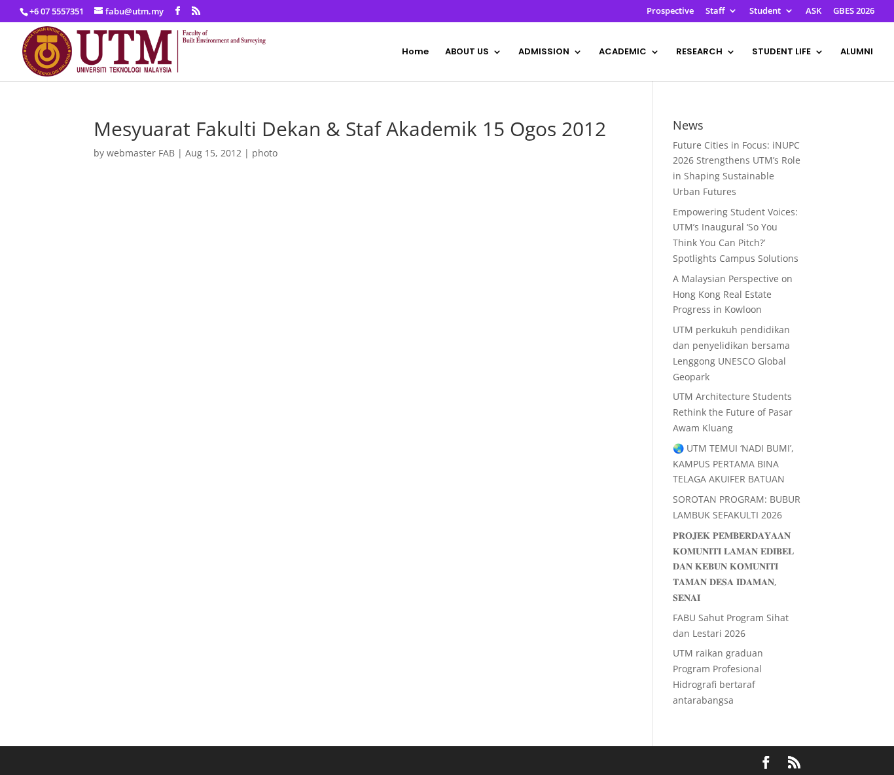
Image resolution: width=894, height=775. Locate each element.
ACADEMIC (623, 52)
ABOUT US (467, 52)
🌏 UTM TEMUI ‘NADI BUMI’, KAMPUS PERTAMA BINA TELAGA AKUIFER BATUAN (733, 464)
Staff (715, 11)
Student (765, 11)
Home (415, 52)
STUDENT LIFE (781, 52)
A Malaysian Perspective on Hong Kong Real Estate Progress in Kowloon (733, 294)
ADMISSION (543, 52)
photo (264, 153)
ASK (813, 11)
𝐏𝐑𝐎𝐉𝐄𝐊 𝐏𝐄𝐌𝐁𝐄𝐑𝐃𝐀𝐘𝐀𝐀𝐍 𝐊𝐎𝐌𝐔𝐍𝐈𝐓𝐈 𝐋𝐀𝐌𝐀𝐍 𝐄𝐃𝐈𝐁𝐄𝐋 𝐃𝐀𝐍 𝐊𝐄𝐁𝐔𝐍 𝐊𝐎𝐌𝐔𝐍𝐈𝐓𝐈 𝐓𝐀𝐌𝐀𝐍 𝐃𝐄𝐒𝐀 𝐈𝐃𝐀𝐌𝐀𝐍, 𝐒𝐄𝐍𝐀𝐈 (733, 566)
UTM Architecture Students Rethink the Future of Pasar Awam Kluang (733, 412)
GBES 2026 (853, 11)
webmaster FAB (141, 153)
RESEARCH (699, 52)
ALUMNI (856, 52)
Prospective (670, 11)
